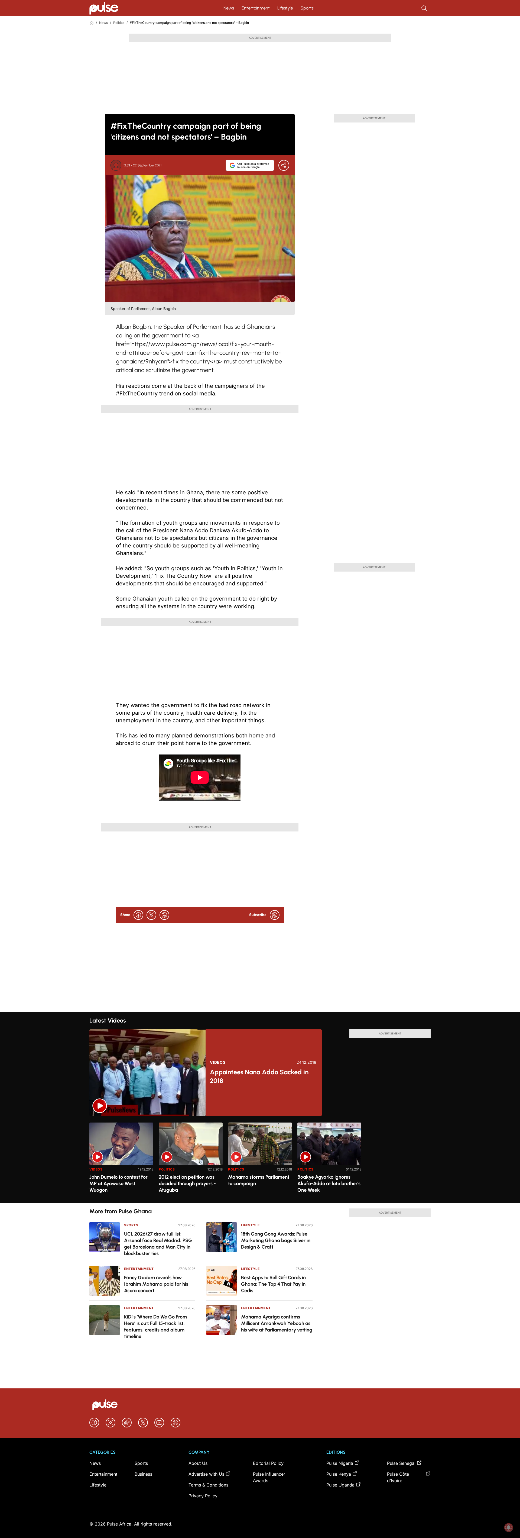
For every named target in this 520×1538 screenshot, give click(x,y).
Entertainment (256, 8)
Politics (118, 23)
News (228, 8)
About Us (197, 1463)
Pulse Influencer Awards (269, 1477)
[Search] (425, 8)
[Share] (283, 165)
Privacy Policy (202, 1495)
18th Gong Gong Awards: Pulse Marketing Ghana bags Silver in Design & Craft (275, 1240)
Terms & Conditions (208, 1485)
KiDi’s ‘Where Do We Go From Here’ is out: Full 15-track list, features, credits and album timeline (155, 1326)
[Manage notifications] (508, 1527)
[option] (121, 1161)
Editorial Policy (268, 1463)
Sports (307, 8)
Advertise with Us (206, 1474)
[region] (260, 1159)
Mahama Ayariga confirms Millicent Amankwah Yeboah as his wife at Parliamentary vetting (276, 1323)
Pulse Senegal (401, 1463)
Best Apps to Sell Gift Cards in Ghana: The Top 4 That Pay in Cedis (273, 1284)
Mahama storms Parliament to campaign (258, 1180)
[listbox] (260, 1159)
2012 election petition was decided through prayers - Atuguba (187, 1183)
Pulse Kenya (338, 1474)
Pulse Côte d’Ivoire (398, 1477)
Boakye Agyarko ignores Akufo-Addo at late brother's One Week (328, 1183)
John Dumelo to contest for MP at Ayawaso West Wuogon (118, 1183)
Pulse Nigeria (339, 1463)
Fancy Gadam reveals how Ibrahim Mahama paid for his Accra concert (156, 1284)
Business (143, 1474)
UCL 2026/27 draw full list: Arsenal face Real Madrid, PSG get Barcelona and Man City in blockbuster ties (158, 1243)
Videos (217, 1062)
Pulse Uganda (340, 1485)
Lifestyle (285, 8)
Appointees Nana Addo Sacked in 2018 (259, 1076)
